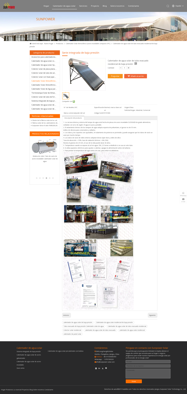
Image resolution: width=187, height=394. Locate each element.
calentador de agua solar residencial (132, 330)
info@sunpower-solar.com (105, 362)
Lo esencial (17, 390)
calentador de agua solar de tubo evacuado (100, 330)
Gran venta (20, 368)
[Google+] (99, 368)
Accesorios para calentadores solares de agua (45, 57)
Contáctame (133, 6)
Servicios (83, 6)
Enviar (134, 381)
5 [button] (50, 178)
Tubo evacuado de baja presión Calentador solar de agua (84, 326)
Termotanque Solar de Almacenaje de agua (45, 93)
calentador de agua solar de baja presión (78, 322)
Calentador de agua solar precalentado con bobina (65, 351)
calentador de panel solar (72, 334)
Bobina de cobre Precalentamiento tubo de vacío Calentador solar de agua (45, 172)
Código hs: (98, 113)
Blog (105, 6)
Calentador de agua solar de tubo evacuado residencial (127, 326)
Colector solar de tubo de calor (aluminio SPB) (45, 73)
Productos (9, 390)
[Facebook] (106, 368)
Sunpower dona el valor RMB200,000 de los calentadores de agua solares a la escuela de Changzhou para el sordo (45, 121)
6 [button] (53, 178)
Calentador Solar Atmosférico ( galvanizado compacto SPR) (45, 85)
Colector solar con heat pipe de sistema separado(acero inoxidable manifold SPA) (45, 77)
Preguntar (115, 76)
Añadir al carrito (137, 76)
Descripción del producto (73, 118)
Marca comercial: (70, 113)
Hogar (46, 6)
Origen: (126, 107)
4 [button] (46, 178)
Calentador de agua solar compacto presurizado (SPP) (45, 61)
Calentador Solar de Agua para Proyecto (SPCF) (45, 89)
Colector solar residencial (72, 330)
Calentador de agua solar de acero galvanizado (45, 105)
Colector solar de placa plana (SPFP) (45, 69)
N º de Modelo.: (69, 107)
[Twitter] (102, 368)
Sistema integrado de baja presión (45, 101)
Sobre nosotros (117, 6)
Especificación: (99, 107)
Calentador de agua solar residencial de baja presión (114, 322)
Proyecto (95, 6)
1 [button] (37, 178)
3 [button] (43, 178)
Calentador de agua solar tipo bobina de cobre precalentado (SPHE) (45, 65)
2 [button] (40, 178)
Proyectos (25, 390)
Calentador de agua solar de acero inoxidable (45, 109)
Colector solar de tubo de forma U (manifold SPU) (45, 97)
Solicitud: (127, 110)
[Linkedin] (96, 368)
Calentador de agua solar (64, 6)
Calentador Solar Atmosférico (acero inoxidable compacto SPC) (45, 81)
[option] (44, 157)
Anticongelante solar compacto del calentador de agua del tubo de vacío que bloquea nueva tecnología (45, 123)
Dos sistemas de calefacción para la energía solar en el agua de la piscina (45, 126)
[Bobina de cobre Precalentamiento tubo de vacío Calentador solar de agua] (44, 153)
